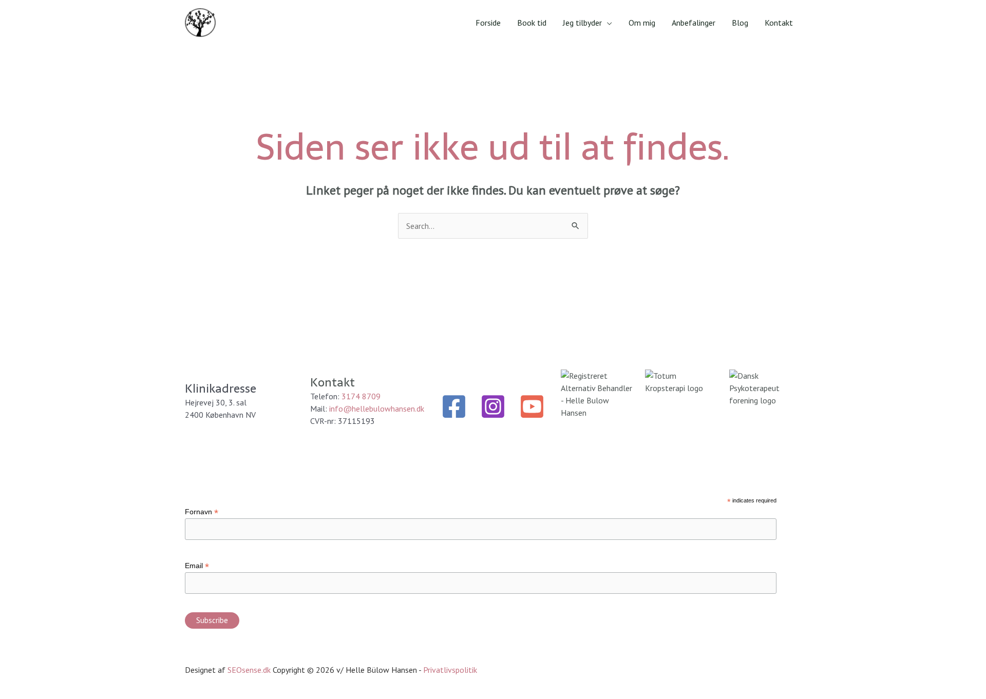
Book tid (531, 22)
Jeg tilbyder (582, 22)
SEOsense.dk (249, 670)
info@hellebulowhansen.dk (376, 408)
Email (197, 566)
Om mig (642, 22)
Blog (740, 22)
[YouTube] (532, 406)
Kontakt (779, 22)
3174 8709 (361, 396)
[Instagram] (493, 406)
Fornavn (201, 512)
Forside (488, 22)
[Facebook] (453, 406)
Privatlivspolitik (450, 670)
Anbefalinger (693, 22)
